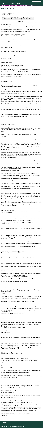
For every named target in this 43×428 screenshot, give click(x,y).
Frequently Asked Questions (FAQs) (24, 5)
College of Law (11, 426)
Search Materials (10, 5)
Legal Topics (3, 5)
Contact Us (4, 423)
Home (1, 7)
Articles (16, 5)
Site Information (5, 422)
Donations (32, 5)
